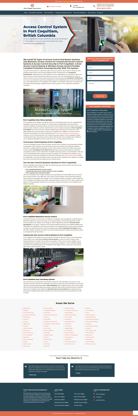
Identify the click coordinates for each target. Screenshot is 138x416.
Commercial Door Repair (61, 405)
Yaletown (47, 346)
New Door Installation (79, 12)
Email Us (98, 397)
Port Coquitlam (27, 335)
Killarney (88, 324)
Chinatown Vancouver (71, 310)
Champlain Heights (49, 310)
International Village (92, 321)
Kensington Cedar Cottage (52, 324)
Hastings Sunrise (70, 321)
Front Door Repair (79, 394)
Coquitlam (47, 312)
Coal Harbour (90, 310)
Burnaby (25, 310)
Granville (25, 321)
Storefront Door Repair (80, 402)
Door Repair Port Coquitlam (33, 15)
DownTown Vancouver (50, 315)
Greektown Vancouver (50, 321)
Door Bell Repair (59, 394)
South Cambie (90, 337)
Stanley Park (48, 339)
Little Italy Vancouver (92, 326)
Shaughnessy (69, 337)
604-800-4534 (104, 8)
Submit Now (100, 96)
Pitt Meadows (90, 332)
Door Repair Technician (35, 12)
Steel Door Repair (59, 399)
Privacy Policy (78, 405)
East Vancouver (90, 315)
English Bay (26, 317)
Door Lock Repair (59, 396)
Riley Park (26, 337)
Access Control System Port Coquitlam (48, 15)
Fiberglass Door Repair (80, 399)
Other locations (69, 332)
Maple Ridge (69, 328)
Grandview (68, 319)
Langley (46, 326)
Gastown (26, 319)
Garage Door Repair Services (63, 12)
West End (47, 344)
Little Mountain (27, 328)
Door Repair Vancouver (68, 413)
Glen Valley (47, 319)
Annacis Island (48, 308)
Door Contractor (48, 12)
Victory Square (90, 341)
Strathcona (89, 339)
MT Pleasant (69, 330)
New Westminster (91, 330)
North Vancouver (28, 332)
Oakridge (47, 332)
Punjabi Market (48, 335)
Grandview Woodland (92, 319)
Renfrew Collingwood (71, 335)
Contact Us (100, 12)
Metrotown (26, 330)
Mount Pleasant (49, 330)
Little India (68, 326)
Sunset (25, 341)
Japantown (26, 324)
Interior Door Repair (80, 396)
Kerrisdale (68, 324)
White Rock (26, 346)
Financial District (91, 317)
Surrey (46, 341)
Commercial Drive (28, 312)
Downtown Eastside (29, 315)
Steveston (68, 339)
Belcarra (88, 308)
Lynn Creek (47, 328)
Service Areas (91, 12)
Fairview (46, 317)
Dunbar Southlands (70, 315)
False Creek (68, 317)
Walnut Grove (27, 344)
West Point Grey (70, 344)
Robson (46, 337)
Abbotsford (26, 308)
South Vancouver (28, 339)
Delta (87, 312)
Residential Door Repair (61, 402)
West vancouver (90, 344)
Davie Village (69, 312)
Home (25, 12)
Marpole (88, 328)
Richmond (89, 335)
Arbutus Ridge (69, 308)
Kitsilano (25, 326)
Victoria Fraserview (70, 341)
